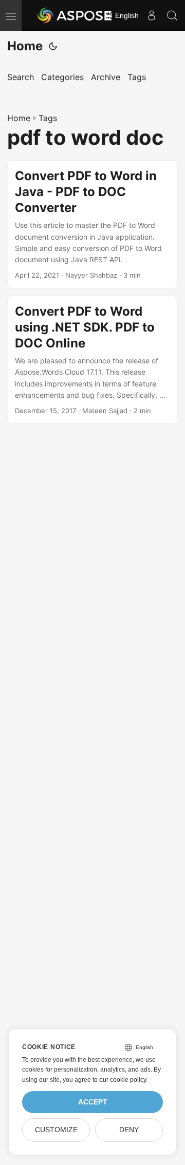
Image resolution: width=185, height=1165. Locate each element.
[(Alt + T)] (53, 46)
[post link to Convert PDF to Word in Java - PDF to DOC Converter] (92, 224)
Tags (48, 118)
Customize (56, 1130)
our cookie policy (122, 1079)
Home (25, 45)
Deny (129, 1130)
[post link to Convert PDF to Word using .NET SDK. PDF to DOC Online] (92, 359)
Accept (92, 1102)
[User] (151, 15)
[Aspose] (75, 15)
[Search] (172, 15)
